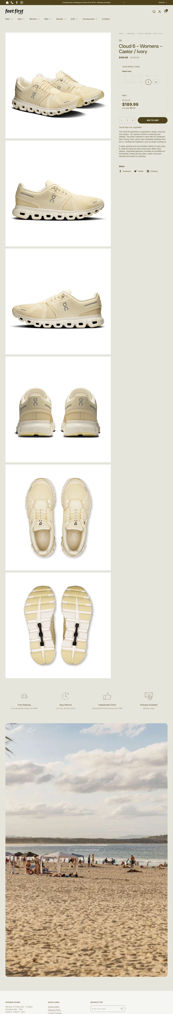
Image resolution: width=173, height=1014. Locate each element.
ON (120, 40)
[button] (154, 11)
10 (125, 76)
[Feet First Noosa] (14, 11)
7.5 (126, 82)
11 (133, 76)
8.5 (141, 82)
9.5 (156, 82)
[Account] (159, 11)
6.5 (148, 76)
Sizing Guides (53, 1007)
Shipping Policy (54, 1010)
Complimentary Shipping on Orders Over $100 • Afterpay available (86, 2)
